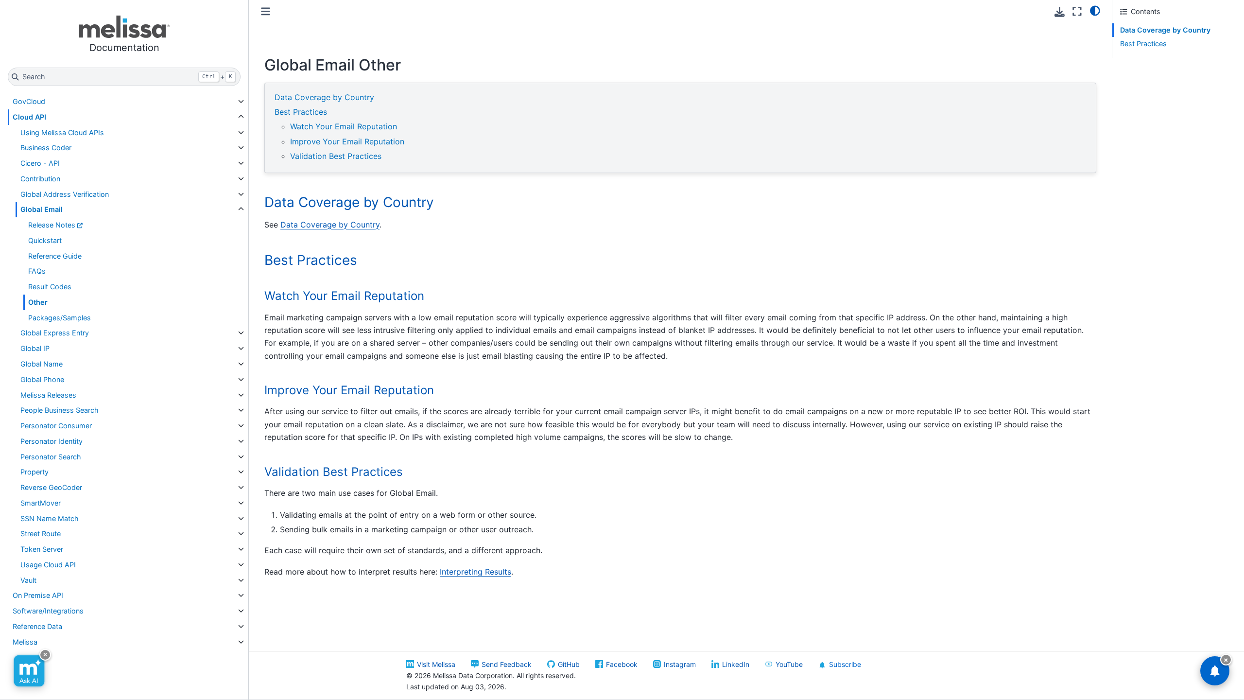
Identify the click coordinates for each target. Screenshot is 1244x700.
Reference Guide (55, 256)
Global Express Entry (54, 333)
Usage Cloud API (48, 564)
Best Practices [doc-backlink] (310, 260)
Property (34, 472)
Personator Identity (51, 441)
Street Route (40, 533)
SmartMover (40, 503)
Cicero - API (40, 163)
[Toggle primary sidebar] (266, 11)
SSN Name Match (49, 518)
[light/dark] (1095, 10)
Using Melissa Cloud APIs (62, 132)
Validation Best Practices (335, 156)
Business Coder (45, 147)
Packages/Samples (59, 318)
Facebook (622, 664)
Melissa (25, 642)
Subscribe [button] (845, 664)
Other (38, 302)
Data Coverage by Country (324, 97)
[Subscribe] (1214, 670)
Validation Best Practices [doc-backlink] (333, 472)
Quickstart (45, 240)
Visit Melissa (436, 664)
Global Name (41, 364)
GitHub (569, 664)
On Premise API (38, 595)
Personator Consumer (56, 425)
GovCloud (29, 101)
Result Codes (49, 286)
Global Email (41, 209)
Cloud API (29, 117)
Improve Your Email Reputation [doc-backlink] (349, 390)
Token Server (41, 549)
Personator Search (50, 457)
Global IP (35, 348)
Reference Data (37, 626)
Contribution (40, 179)
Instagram (680, 664)
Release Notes (51, 225)
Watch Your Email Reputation (343, 126)
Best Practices (301, 112)
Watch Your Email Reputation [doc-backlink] (344, 296)
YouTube (789, 664)
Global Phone (42, 379)
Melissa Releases (48, 395)
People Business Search (59, 410)
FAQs (37, 271)
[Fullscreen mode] (1077, 11)
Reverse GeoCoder (51, 487)
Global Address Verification (64, 194)
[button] (124, 36)
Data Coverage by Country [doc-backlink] (349, 202)
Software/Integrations (48, 611)
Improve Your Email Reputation (347, 141)
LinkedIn (735, 664)
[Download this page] (1060, 12)
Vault (28, 580)
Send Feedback (507, 664)
